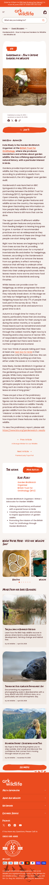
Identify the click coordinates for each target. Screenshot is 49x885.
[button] (3, 12)
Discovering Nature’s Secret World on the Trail (23, 743)
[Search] (44, 20)
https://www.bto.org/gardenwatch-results (24, 430)
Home (5, 28)
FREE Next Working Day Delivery (30, 2)
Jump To (26, 129)
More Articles (33, 469)
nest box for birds (23, 352)
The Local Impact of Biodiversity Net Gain (20, 629)
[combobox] (24, 20)
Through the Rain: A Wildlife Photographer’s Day (24, 686)
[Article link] (24, 620)
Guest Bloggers (17, 28)
